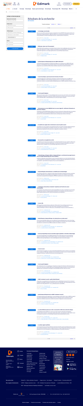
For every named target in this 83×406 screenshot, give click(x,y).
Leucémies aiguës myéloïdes (44, 324)
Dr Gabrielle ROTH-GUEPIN (45, 243)
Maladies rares (30, 366)
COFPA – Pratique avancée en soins (28, 382)
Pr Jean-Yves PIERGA (49, 258)
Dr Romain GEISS (52, 149)
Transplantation (42, 367)
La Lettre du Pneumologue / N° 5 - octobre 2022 (49, 317)
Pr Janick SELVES (43, 118)
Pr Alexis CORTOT (50, 70)
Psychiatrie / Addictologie (44, 360)
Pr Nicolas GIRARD (44, 87)
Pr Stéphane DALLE (43, 55)
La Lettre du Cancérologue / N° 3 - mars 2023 (49, 39)
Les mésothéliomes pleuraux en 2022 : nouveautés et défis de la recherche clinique (55, 309)
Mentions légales (25, 402)
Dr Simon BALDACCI (44, 70)
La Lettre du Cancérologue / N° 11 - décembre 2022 (50, 211)
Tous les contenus (46, 24)
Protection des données (36, 402)
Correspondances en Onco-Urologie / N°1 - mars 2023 (50, 132)
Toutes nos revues (58, 362)
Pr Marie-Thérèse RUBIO (54, 243)
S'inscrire (76, 3)
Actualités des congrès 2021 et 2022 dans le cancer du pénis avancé (52, 124)
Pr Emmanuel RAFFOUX (44, 334)
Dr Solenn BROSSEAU (44, 319)
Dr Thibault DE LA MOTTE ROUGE (56, 102)
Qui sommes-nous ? (70, 357)
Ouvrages (58, 359)
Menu (9, 8)
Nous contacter (72, 351)
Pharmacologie (42, 355)
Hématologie (28, 8)
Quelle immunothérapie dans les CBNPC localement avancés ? (51, 294)
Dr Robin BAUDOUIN (44, 212)
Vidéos (21, 359)
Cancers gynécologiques (43, 93)
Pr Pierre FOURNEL (43, 288)
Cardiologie (29, 353)
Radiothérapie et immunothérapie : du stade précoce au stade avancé (52, 218)
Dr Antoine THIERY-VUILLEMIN (45, 134)
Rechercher (15, 48)
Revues (21, 367)
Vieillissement (42, 368)
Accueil (15, 8)
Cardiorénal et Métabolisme (29, 356)
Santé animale (42, 365)
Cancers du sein (41, 248)
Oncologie (22, 8)
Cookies (59, 402)
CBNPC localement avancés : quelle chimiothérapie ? (49, 279)
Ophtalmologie (42, 353)
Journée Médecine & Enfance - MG (64, 382)
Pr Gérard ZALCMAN (65, 319)
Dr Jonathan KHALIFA (44, 227)
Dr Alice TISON (43, 181)
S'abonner (58, 354)
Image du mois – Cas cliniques (46, 380)
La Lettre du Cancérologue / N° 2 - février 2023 (49, 196)
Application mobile (70, 361)
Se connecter (67, 3)
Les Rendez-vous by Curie (50, 385)
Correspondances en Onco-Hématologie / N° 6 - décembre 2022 (52, 241)
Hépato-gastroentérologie (38, 8)
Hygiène (41, 370)
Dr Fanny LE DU (43, 258)
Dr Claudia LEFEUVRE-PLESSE (46, 102)
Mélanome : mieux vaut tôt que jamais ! (46, 46)
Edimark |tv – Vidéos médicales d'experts (29, 380)
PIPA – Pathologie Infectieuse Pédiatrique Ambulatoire (32, 385)
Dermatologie (48, 8)
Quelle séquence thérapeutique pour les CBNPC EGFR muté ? (50, 61)
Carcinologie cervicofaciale (43, 31)
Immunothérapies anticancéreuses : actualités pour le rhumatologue (52, 171)
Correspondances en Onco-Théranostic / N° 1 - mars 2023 (51, 117)
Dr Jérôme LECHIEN (51, 212)
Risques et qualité (42, 372)
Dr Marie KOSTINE (49, 181)
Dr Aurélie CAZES (58, 319)
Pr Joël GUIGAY (43, 40)
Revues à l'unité (58, 357)
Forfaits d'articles (58, 361)
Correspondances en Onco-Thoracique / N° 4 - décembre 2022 (52, 226)
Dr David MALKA (43, 165)
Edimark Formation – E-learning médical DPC (63, 380)
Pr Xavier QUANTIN (43, 197)
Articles (21, 351)
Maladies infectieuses (74, 8)
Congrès (21, 355)
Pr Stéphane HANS (58, 212)
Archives (68, 359)
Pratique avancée (42, 358)
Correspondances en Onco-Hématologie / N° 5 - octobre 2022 (51, 333)
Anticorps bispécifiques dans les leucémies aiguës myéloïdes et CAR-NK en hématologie (56, 233)
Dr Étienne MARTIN (51, 227)
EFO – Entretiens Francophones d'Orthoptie (46, 382)
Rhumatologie (65, 8)
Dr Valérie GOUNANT (51, 319)
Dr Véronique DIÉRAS (57, 258)
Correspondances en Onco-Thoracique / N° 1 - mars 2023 (51, 69)
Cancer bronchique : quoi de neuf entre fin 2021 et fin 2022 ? (50, 76)
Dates (8, 40)
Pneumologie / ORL (56, 8)
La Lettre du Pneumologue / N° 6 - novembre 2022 (50, 287)
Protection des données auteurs (49, 402)
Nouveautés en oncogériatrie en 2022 (46, 140)
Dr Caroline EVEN (49, 40)
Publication (9, 23)
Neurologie (29, 369)
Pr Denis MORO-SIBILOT (51, 87)
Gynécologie (29, 359)
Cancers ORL (40, 203)
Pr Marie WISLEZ (51, 303)
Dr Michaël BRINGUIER (44, 149)
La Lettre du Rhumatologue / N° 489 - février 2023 (49, 179)
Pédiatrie (41, 361)
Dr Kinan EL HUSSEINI (44, 303)
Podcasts (22, 363)
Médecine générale (31, 368)
